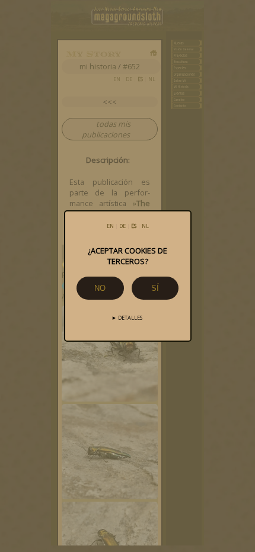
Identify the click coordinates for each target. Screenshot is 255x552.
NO (100, 288)
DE (122, 226)
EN (110, 226)
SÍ (155, 288)
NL (145, 226)
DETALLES (130, 318)
